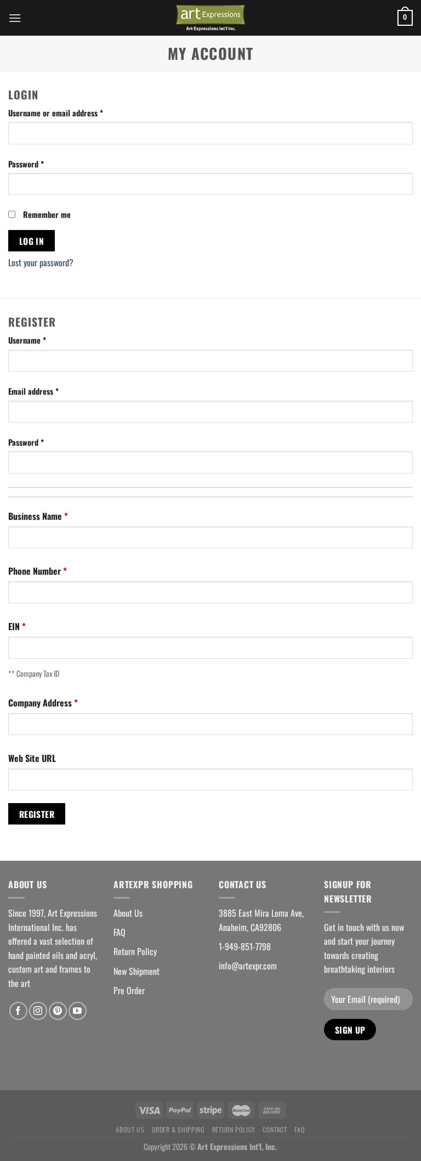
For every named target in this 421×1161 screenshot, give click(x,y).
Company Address (41, 702)
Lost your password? (40, 262)
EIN (15, 626)
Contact (275, 1129)
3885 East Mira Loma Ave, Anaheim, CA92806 (261, 920)
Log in (31, 240)
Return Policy (135, 951)
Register (37, 813)
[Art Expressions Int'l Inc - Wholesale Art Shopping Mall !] (210, 18)
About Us (128, 912)
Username (27, 340)
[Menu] (14, 17)
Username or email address (55, 113)
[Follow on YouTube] (78, 1011)
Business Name (36, 516)
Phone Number (35, 570)
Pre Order (129, 990)
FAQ (119, 932)
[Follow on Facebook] (18, 1011)
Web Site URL (32, 758)
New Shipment (136, 971)
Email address (33, 391)
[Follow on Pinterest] (58, 1011)
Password (26, 164)
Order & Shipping (178, 1129)
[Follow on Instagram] (38, 1011)
